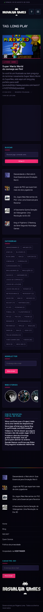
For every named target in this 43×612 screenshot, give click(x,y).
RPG (21, 326)
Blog (10, 257)
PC (8, 307)
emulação (27, 270)
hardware (22, 275)
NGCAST (5, 534)
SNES (9, 330)
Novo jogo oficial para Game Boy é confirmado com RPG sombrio (19, 427)
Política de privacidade (11, 544)
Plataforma (24, 312)
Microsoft (28, 294)
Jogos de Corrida (14, 280)
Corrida (22, 261)
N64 (19, 298)
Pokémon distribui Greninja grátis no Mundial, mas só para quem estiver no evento (17, 437)
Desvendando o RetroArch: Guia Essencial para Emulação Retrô (25, 177)
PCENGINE (19, 307)
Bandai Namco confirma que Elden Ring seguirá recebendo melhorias (20, 443)
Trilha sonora (13, 335)
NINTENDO (24, 303)
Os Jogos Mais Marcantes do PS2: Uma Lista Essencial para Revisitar (26, 200)
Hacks (9, 275)
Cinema (10, 261)
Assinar (11, 371)
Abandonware (12, 247)
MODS (10, 298)
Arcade (27, 247)
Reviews (10, 326)
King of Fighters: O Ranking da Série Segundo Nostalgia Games (25, 226)
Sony (28, 330)
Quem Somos (7, 539)
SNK (18, 330)
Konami (27, 289)
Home (4, 524)
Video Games (10, 62)
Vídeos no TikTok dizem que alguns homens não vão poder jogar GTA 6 (20, 432)
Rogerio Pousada (22, 92)
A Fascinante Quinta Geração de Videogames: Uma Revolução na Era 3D (25, 213)
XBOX (9, 344)
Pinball (10, 312)
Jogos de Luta (13, 284)
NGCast (10, 303)
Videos (27, 340)
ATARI (9, 252)
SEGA (31, 326)
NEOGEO (30, 298)
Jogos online (12, 289)
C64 (21, 257)
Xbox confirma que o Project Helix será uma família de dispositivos (19, 422)
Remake (10, 321)
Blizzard (20, 252)
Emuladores (12, 270)
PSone (28, 317)
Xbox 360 (21, 344)
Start (21, 161)
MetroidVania (12, 294)
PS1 (8, 317)
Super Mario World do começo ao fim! (12, 68)
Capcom (31, 257)
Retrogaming (24, 321)
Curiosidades (13, 266)
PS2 (18, 317)
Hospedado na (13, 551)
